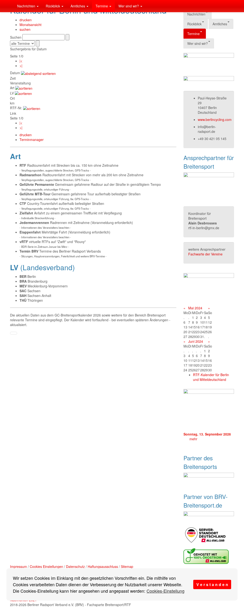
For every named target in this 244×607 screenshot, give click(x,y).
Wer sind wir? (129, 6)
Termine (102, 6)
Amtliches (78, 6)
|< (21, 60)
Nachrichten (26, 6)
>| (21, 65)
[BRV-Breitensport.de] (10, 6)
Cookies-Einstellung (165, 591)
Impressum (18, 566)
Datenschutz (75, 566)
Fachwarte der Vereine (205, 254)
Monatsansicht (30, 24)
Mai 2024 (195, 308)
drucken (26, 19)
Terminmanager (32, 139)
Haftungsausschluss (103, 566)
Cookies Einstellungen (46, 566)
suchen (25, 29)
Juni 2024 (195, 341)
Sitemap (127, 566)
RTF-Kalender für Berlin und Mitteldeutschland (211, 377)
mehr (193, 438)
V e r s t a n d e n (212, 584)
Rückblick (53, 6)
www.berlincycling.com (215, 119)
